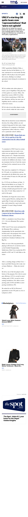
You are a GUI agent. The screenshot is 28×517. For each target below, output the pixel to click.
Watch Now (23, 2)
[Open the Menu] (2, 2)
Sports (5, 13)
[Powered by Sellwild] (24, 394)
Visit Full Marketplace (21, 303)
